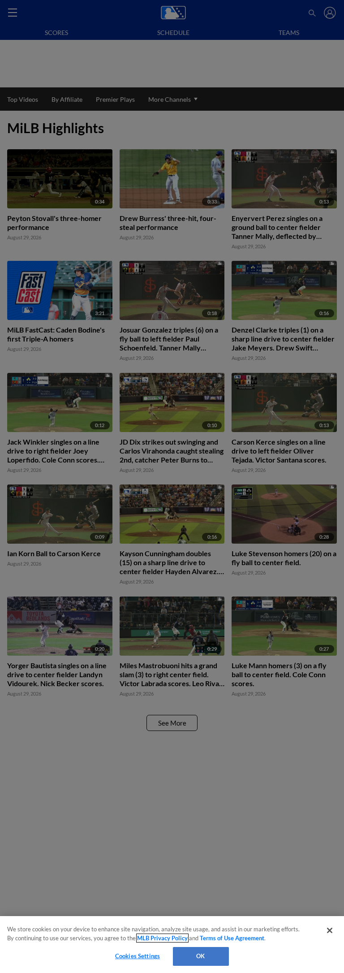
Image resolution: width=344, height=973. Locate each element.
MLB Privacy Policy (162, 938)
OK (200, 956)
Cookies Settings (137, 956)
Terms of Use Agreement (232, 938)
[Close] (330, 930)
